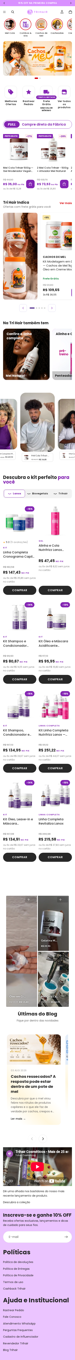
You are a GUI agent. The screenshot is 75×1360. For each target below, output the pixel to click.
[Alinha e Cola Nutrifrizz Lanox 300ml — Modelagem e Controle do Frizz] (55, 521)
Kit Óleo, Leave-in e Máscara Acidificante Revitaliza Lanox (18, 821)
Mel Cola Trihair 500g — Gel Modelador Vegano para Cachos (18, 171)
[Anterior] (23, 308)
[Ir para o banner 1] (35, 78)
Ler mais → (18, 1119)
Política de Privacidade (18, 1275)
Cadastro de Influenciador (20, 1337)
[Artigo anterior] (32, 1139)
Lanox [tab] (17, 493)
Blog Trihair (10, 1350)
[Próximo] (52, 308)
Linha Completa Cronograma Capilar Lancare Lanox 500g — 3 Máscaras (19, 554)
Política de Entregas (16, 1269)
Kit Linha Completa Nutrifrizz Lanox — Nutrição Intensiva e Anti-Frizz (54, 732)
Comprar (19, 590)
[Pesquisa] (12, 12)
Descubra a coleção (16, 1202)
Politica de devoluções (18, 1262)
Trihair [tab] (63, 493)
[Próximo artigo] (43, 1139)
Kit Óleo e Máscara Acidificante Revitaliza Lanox (53, 643)
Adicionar (30, 184)
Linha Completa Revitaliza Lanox (51, 821)
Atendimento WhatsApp (19, 1323)
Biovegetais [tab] (40, 493)
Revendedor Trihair (15, 1343)
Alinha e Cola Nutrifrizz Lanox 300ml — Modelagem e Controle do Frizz (55, 548)
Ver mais (66, 203)
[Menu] (4, 12)
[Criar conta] (66, 1237)
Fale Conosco (12, 1317)
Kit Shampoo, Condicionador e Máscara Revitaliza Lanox (18, 732)
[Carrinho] (70, 12)
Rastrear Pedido (13, 1310)
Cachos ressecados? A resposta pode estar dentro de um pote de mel (33, 1084)
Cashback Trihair (14, 1289)
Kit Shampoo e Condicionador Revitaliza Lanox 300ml (15, 643)
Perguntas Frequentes (18, 1330)
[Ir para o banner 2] (39, 78)
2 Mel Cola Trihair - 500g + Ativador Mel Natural (52, 169)
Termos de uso (13, 1282)
